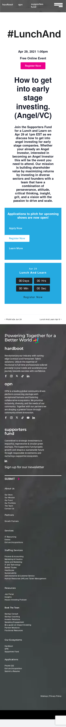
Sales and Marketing (13, 562)
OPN (7, 649)
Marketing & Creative (13, 559)
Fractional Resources (14, 630)
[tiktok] (22, 376)
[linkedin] (28, 376)
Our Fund (9, 500)
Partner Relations (12, 628)
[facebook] (6, 376)
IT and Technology (12, 565)
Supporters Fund (12, 652)
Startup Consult (11, 614)
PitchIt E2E (9, 666)
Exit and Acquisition (13, 668)
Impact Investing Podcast (16, 600)
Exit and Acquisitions (14, 542)
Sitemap (44, 696)
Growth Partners (12, 521)
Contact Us (9, 509)
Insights (8, 597)
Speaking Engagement (14, 622)
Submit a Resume (12, 671)
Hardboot (9, 646)
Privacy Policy (55, 696)
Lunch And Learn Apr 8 (50, 319)
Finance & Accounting (14, 556)
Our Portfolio (10, 503)
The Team (9, 506)
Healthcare (9, 570)
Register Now (33, 297)
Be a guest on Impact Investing (18, 625)
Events (7, 540)
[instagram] (11, 376)
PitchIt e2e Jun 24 (14, 319)
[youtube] (28, 417)
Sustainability (10, 573)
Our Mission (10, 498)
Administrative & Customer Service (19, 576)
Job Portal (9, 594)
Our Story (9, 495)
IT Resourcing (10, 537)
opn (20, 4)
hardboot (7, 4)
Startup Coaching (12, 617)
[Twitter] (17, 376)
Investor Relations (12, 619)
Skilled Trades (11, 568)
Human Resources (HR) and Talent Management (25, 579)
